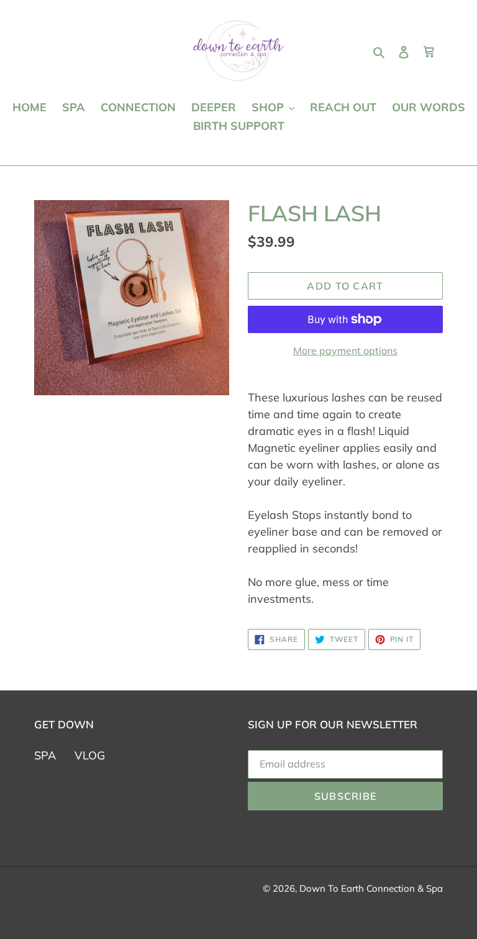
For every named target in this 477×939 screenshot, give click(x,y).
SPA (45, 755)
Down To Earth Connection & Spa (371, 888)
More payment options (345, 350)
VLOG (90, 755)
